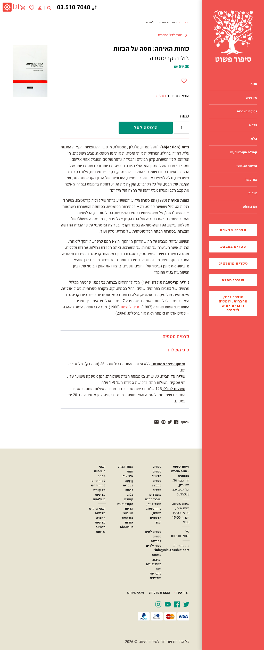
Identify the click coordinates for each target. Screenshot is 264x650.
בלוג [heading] (254, 138)
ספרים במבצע (233, 246)
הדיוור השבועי (128, 511)
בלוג (130, 494)
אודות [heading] (253, 193)
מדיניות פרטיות (100, 524)
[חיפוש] (49, 8)
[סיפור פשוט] (233, 36)
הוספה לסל (146, 127)
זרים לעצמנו (130, 307)
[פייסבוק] (176, 422)
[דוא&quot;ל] (156, 422)
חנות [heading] (254, 84)
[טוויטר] (170, 422)
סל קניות (99, 490)
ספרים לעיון (153, 531)
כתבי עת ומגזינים (155, 575)
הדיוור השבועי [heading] (247, 166)
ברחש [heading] (253, 125)
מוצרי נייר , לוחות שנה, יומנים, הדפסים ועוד (153, 513)
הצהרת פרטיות (159, 592)
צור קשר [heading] (251, 179)
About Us (126, 527)
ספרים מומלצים (233, 263)
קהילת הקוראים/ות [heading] (243, 152)
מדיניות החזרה (100, 515)
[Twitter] (186, 604)
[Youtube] (168, 604)
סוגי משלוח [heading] (178, 350)
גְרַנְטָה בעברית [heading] (247, 111)
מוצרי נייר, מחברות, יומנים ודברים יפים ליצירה (233, 303)
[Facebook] (177, 604)
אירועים (127, 476)
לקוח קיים (98, 480)
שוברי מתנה (233, 280)
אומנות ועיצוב (156, 557)
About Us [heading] (250, 207)
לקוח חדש (98, 485)
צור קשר (127, 518)
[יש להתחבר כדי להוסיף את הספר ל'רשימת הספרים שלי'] (31, 7)
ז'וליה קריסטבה (169, 58)
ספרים (157, 466)
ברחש (129, 490)
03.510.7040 (73, 7)
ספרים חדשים (233, 230)
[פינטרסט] (163, 422)
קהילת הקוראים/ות (125, 501)
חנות (130, 471)
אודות (129, 522)
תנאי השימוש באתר (99, 471)
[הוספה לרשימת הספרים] (184, 80)
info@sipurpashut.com (172, 550)
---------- (156, 527)
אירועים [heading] (251, 97)
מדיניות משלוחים (99, 497)
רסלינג (161, 96)
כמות (184, 116)
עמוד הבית (125, 466)
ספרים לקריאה (156, 538)
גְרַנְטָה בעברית (128, 483)
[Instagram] (158, 604)
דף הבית (183, 22)
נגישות (100, 531)
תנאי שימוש (97, 508)
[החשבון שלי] (40, 7)
